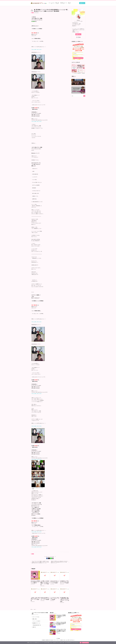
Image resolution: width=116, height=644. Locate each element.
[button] (47, 558)
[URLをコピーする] (53, 558)
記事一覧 (34, 627)
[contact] (79, 37)
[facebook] (76, 37)
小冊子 (32, 12)
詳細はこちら (78, 34)
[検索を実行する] (84, 96)
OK (80, 642)
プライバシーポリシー (85, 642)
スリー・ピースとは (36, 616)
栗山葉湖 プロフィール (36, 623)
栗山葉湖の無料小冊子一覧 (37, 625)
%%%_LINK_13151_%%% (36, 121)
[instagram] (78, 37)
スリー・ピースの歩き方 (36, 620)
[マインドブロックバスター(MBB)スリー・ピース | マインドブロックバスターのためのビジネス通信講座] (38, 3)
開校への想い (35, 618)
